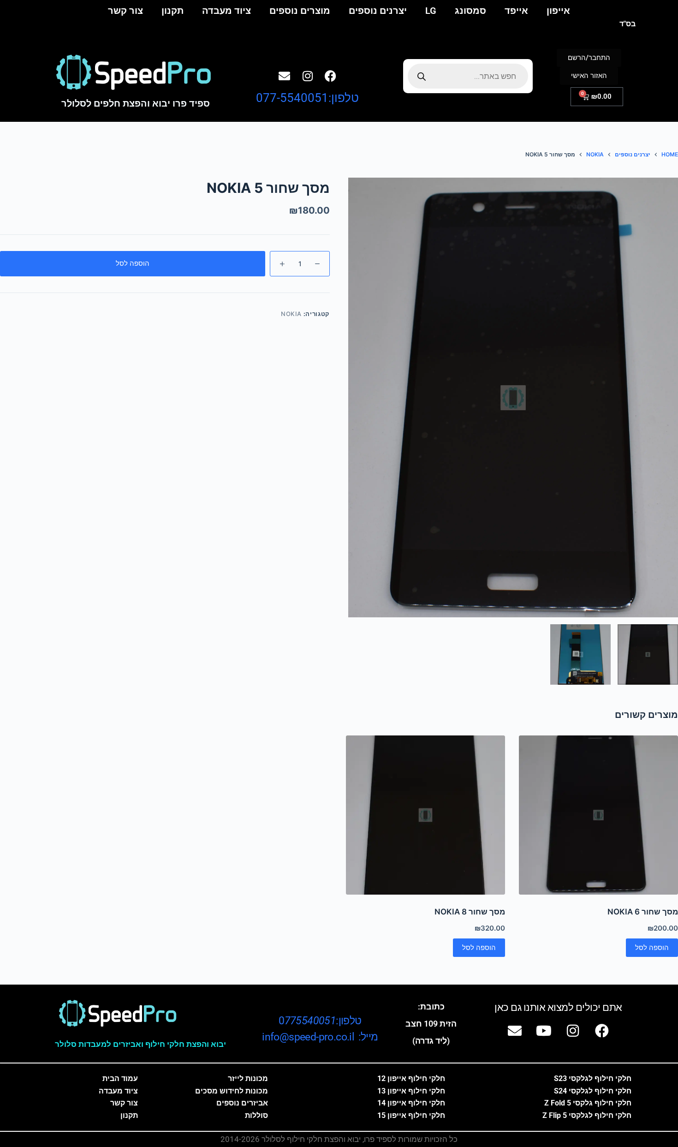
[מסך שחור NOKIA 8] (425, 815)
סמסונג (470, 10)
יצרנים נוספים (378, 10)
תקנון (172, 10)
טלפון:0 (320, 1021)
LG (430, 10)
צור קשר (125, 10)
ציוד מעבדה (226, 10)
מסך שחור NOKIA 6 (642, 911)
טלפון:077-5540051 (307, 98)
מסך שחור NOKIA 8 (469, 911)
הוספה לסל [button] (652, 947)
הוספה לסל (132, 263)
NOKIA (291, 313)
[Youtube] (543, 1030)
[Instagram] (307, 75)
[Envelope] (284, 75)
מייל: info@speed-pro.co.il (320, 1037)
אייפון (558, 10)
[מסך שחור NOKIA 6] (598, 815)
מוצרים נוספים (299, 10)
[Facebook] (330, 75)
